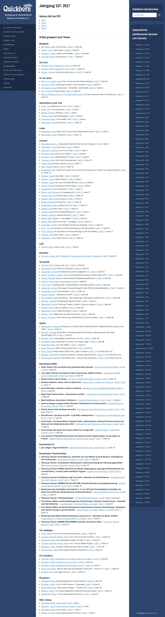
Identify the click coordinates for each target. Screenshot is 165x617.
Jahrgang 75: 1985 (142, 216)
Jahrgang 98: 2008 (142, 122)
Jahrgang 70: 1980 (142, 237)
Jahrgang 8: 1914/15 (143, 472)
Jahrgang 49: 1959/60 (143, 327)
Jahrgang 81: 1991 (142, 190)
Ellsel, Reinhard (47, 144)
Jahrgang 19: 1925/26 (143, 425)
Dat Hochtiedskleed (102, 492)
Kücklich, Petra (47, 65)
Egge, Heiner (46, 167)
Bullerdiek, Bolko (48, 119)
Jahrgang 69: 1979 (142, 241)
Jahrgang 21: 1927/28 (143, 417)
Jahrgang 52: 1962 (142, 314)
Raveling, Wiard (47, 354)
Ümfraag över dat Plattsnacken (88, 424)
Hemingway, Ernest (49, 225)
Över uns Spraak (102, 367)
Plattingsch (59, 65)
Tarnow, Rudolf (47, 212)
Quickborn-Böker (9, 36)
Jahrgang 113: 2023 (143, 57)
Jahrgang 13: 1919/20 (143, 451)
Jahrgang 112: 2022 (143, 62)
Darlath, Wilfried (48, 278)
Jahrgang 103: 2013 (143, 100)
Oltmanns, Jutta (47, 153)
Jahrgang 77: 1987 (142, 207)
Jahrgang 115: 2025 (143, 49)
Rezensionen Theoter (11, 62)
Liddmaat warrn (9, 79)
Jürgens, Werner (48, 294)
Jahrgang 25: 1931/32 (143, 400)
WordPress (153, 613)
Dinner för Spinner (111, 522)
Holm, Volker (46, 533)
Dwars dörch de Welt (103, 415)
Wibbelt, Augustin (48, 215)
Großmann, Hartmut (49, 150)
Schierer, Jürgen (48, 176)
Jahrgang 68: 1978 (142, 246)
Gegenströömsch (76, 447)
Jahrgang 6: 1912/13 (143, 481)
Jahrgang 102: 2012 (143, 105)
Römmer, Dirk (47, 338)
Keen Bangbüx (60, 199)
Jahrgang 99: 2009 (142, 117)
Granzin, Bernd (56, 81)
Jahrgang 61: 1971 (142, 276)
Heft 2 (43, 23)
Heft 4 (43, 28)
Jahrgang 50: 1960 (142, 323)
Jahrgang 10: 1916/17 (143, 464)
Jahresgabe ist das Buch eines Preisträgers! (74, 559)
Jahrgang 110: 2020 (143, 70)
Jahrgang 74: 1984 (142, 220)
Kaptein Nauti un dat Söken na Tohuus (65, 438)
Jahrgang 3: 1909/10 (143, 494)
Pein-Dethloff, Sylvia (49, 298)
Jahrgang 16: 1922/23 (143, 438)
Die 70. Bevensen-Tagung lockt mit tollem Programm (78, 256)
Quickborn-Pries (9, 40)
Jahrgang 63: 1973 (142, 267)
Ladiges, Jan (46, 208)
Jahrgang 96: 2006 (142, 130)
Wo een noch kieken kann (12, 70)
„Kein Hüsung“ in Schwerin (88, 510)
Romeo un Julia (93, 471)
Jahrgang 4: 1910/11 (143, 489)
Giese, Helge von (48, 348)
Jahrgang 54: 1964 (142, 306)
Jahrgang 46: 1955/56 (143, 340)
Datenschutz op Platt (95, 394)
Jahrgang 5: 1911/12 (143, 485)
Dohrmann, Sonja (48, 88)
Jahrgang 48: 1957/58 (143, 331)
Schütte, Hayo (47, 116)
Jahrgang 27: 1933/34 (143, 391)
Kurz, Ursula (46, 91)
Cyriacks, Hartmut (48, 537)
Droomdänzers (63, 459)
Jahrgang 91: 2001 (142, 152)
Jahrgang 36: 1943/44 (143, 353)
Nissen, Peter (62, 537)
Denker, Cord (46, 50)
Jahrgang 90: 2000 (142, 156)
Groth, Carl (45, 106)
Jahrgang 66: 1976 (142, 254)
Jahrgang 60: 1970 (142, 280)
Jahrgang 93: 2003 (142, 143)
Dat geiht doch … (102, 430)
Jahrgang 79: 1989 (142, 199)
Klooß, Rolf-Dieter (48, 568)
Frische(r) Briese (85, 400)
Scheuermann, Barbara (51, 326)
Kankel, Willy (46, 218)
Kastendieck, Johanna (50, 205)
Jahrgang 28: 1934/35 (143, 387)
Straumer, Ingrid (48, 53)
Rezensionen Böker (10, 57)
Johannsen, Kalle (48, 540)
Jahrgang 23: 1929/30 (143, 408)
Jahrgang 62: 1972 (142, 271)
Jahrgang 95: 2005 (142, 134)
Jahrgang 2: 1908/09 (143, 498)
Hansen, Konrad (48, 195)
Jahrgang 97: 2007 (142, 126)
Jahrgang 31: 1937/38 (143, 374)
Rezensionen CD (9, 53)
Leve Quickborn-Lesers (65, 606)
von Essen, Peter (48, 84)
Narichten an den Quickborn (13, 74)
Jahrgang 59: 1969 (142, 284)
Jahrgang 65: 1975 (142, 258)
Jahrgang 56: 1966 (142, 297)
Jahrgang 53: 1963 (142, 310)
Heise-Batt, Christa (49, 122)
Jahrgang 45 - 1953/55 (144, 344)
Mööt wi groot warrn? (50, 465)
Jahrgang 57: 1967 (142, 293)
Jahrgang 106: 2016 (143, 87)
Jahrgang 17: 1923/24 (143, 434)
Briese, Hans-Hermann (50, 192)
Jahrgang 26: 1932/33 (143, 395)
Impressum (7, 87)
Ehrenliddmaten (9, 45)
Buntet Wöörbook (115, 403)
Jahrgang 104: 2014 (143, 96)
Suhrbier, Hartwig (48, 301)
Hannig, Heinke (47, 186)
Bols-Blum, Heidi (48, 47)
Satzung (6, 83)
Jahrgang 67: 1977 (142, 250)
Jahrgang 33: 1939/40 (143, 365)
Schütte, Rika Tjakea (49, 550)
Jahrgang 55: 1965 (142, 301)
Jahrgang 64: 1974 (142, 263)
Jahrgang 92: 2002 (142, 147)
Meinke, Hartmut (48, 113)
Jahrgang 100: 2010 (143, 113)
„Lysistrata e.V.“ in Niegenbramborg (56, 518)
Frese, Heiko (46, 285)
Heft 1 (43, 20)
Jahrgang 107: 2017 (143, 83)
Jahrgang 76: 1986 (142, 211)
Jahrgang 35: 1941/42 (143, 357)
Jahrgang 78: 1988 (142, 203)
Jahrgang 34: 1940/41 (143, 361)
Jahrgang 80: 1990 (142, 194)
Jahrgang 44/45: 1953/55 (144, 348)
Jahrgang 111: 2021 (143, 66)
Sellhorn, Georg (47, 591)
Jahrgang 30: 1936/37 (143, 378)
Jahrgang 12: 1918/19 (143, 455)
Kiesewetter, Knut (48, 131)
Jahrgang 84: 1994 (142, 177)
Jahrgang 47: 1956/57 (143, 335)
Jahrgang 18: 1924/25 (143, 430)
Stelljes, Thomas (48, 72)
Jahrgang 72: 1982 (142, 229)
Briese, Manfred (48, 202)
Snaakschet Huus (61, 69)
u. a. (56, 144)
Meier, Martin (47, 351)
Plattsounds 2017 (61, 265)
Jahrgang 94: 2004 (142, 139)
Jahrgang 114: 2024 (143, 53)
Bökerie (6, 49)
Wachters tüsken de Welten (94, 388)
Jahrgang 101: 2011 (143, 109)
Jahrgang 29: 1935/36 (143, 382)
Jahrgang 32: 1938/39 (143, 370)
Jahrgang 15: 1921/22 (143, 442)
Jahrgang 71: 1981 (142, 233)
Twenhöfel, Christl (49, 147)
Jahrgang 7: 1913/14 (143, 477)
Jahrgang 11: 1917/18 (143, 459)
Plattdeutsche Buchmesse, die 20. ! (70, 565)
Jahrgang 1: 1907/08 (143, 502)
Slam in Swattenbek (62, 281)
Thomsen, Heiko (48, 160)
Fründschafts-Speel (83, 498)
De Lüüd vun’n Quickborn (12, 27)
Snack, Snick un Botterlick (93, 382)
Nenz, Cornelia (90, 504)
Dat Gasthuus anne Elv (86, 409)
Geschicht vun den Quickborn (13, 32)
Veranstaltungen (9, 66)
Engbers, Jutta (47, 234)
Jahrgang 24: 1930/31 (143, 404)
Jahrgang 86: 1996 (142, 169)
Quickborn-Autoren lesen (66, 562)
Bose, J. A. (45, 81)
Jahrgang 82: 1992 (142, 186)
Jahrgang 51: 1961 (142, 318)
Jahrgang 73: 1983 (142, 224)
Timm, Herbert (47, 231)
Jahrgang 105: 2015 (143, 92)
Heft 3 (43, 25)
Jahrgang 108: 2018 (143, 79)
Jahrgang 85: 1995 (142, 173)
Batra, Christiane (48, 94)
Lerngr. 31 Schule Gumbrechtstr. (69, 94)
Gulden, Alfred (47, 163)
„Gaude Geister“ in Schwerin (71, 504)
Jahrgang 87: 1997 (142, 164)
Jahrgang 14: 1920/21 (143, 447)
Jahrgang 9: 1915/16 (143, 468)
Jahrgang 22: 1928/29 (143, 412)
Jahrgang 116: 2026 (143, 45)
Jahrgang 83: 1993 (142, 181)
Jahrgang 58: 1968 (142, 288)
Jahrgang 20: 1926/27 (143, 421)
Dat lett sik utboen (76, 379)
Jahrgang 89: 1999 (142, 160)
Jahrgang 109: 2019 (143, 75)
